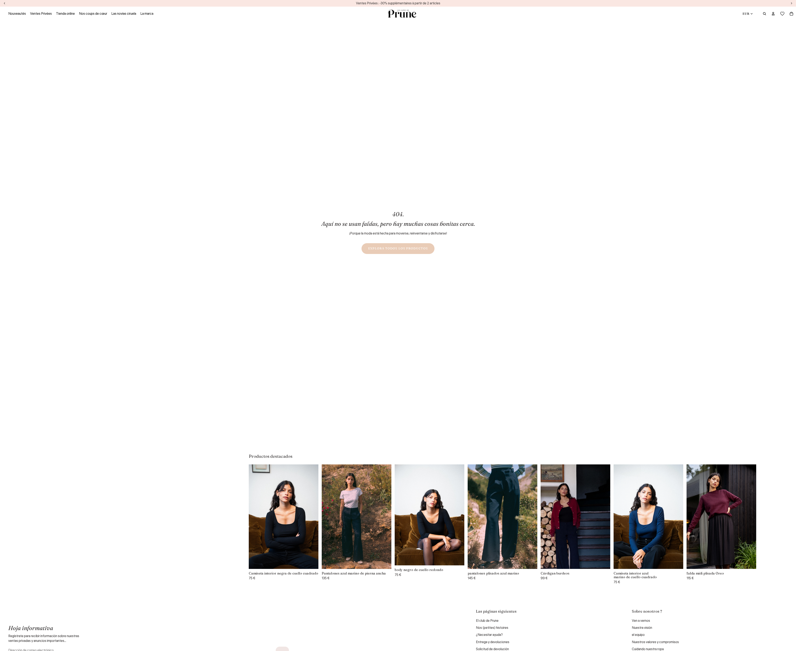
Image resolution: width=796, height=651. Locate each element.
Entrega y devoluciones (492, 642)
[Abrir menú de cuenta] (773, 13)
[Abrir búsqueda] (764, 13)
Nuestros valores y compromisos (655, 642)
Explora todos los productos (398, 248)
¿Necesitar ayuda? (489, 635)
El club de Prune (487, 620)
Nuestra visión (642, 627)
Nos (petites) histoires (492, 627)
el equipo (638, 635)
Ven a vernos (641, 620)
